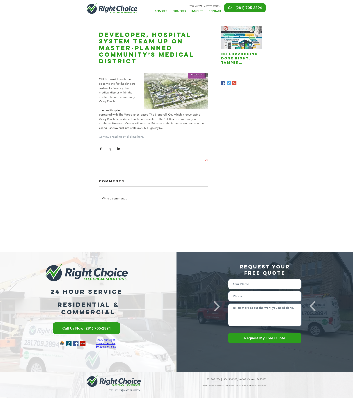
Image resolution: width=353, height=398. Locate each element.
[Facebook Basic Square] (223, 83)
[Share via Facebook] (100, 149)
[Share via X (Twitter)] (109, 149)
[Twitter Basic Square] (229, 83)
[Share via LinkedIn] (118, 149)
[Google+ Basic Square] (234, 83)
